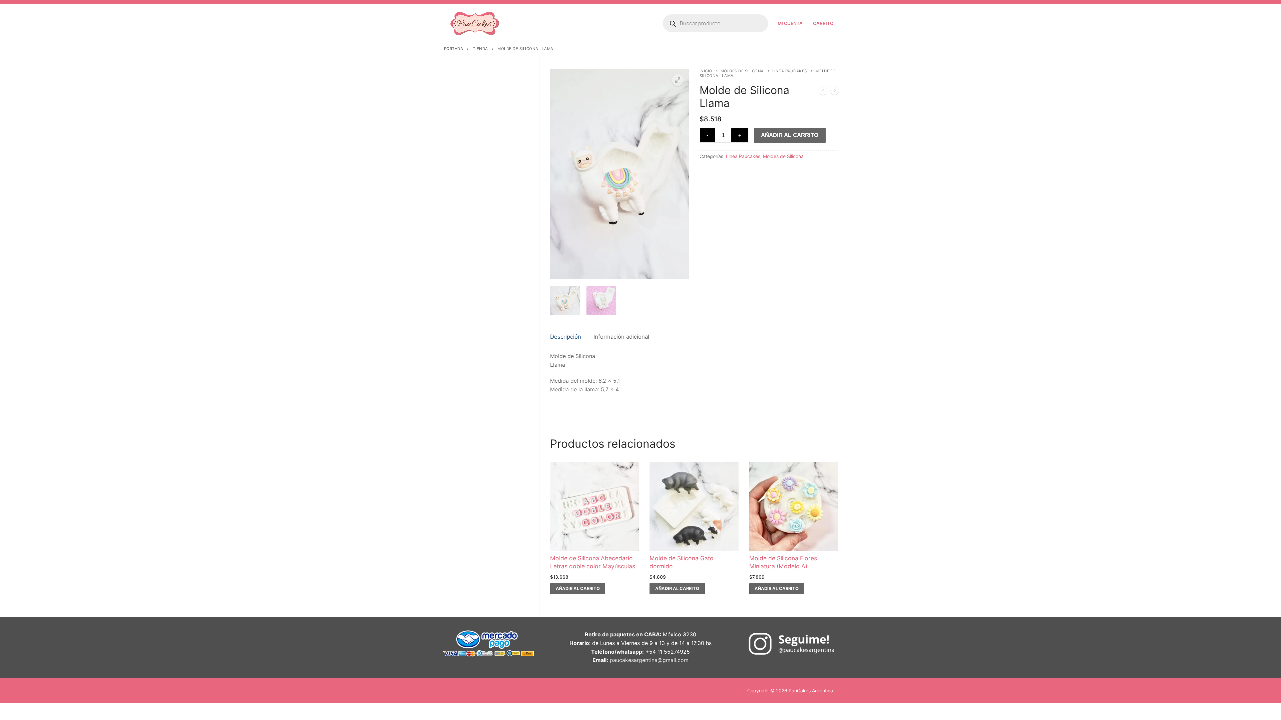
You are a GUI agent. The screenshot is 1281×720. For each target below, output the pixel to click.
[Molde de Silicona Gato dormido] (823, 92)
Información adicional (621, 336)
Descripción (565, 336)
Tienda (480, 48)
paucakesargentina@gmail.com (649, 660)
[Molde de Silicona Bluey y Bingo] (835, 92)
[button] (678, 80)
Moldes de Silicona (742, 71)
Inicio (706, 71)
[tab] (565, 336)
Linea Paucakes (789, 71)
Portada (453, 48)
